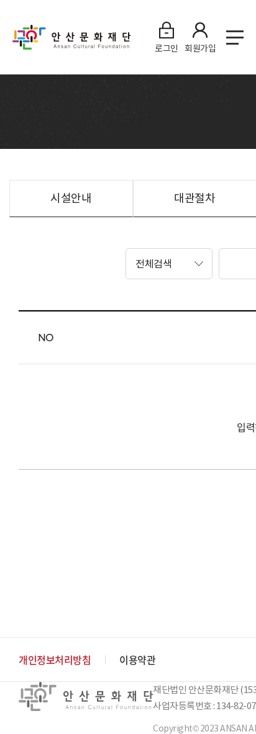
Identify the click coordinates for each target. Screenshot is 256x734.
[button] (169, 263)
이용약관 (137, 659)
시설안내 (70, 198)
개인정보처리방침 (55, 659)
